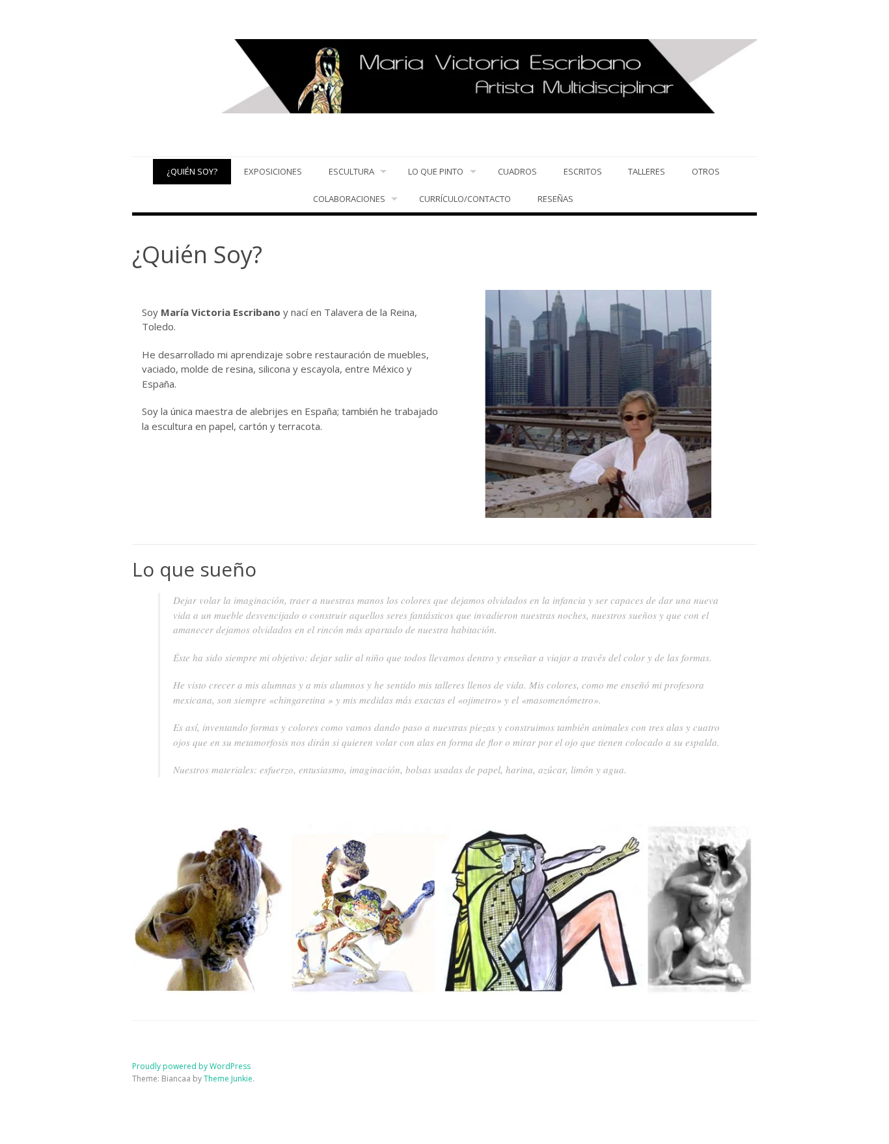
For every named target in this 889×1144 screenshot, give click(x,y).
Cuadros (517, 171)
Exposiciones (273, 171)
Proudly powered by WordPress (191, 1066)
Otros (706, 171)
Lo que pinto (435, 171)
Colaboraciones (349, 199)
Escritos (583, 171)
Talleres (646, 171)
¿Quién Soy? (192, 171)
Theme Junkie (228, 1078)
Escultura (351, 171)
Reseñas (555, 199)
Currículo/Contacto (465, 199)
